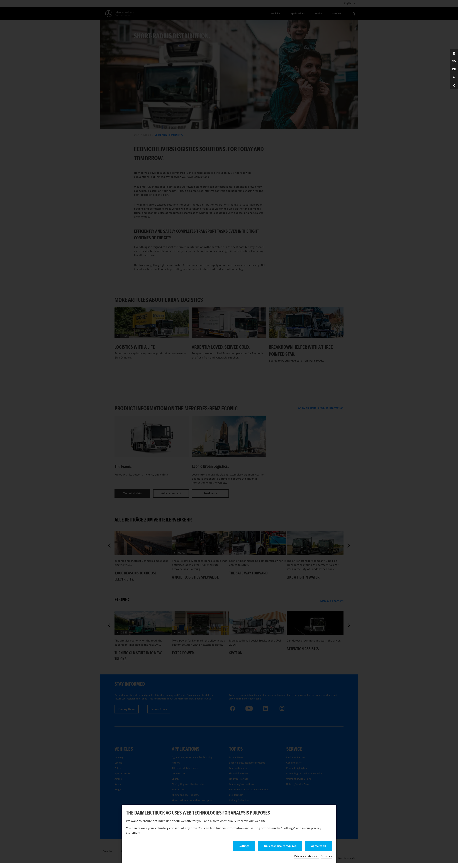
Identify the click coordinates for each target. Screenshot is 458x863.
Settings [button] (244, 846)
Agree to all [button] (318, 846)
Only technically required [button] (280, 846)
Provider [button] (326, 856)
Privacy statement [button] (306, 856)
